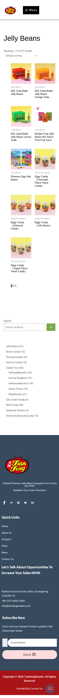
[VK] (11, 502)
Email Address (10, 636)
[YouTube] (25, 502)
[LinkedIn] (32, 502)
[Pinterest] (18, 502)
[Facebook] (4, 502)
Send (27, 654)
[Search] (51, 327)
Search (7, 320)
